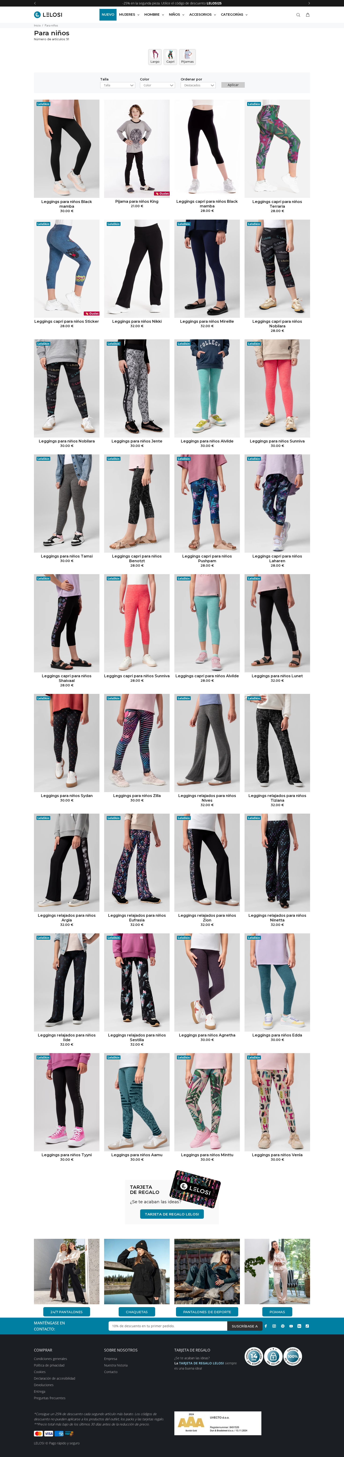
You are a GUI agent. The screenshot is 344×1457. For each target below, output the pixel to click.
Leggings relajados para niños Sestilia (137, 1037)
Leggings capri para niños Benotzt (137, 558)
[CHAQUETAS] (137, 1271)
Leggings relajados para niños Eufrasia (137, 917)
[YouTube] (291, 1326)
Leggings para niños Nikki (137, 321)
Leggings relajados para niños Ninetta (277, 917)
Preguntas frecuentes (50, 1398)
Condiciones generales (50, 1358)
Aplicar (233, 85)
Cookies (40, 1372)
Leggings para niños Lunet (277, 676)
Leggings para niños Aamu (136, 1155)
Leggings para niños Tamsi (67, 556)
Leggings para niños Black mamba (66, 204)
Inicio (37, 25)
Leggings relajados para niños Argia (67, 917)
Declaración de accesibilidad (54, 1378)
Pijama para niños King (136, 201)
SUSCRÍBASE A (245, 1326)
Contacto (110, 1372)
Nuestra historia (116, 1365)
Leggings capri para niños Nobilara (277, 323)
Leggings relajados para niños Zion (207, 917)
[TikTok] (307, 1326)
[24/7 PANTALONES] (66, 1271)
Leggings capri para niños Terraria (277, 204)
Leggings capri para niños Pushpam (207, 558)
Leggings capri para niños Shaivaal (66, 678)
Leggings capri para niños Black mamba (207, 203)
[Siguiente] (309, 3)
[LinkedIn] (299, 1326)
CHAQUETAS (137, 1312)
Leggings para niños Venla (277, 1155)
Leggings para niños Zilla (137, 796)
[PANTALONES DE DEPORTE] (207, 1271)
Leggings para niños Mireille (207, 321)
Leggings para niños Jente (137, 441)
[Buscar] (299, 15)
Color (144, 79)
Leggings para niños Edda (277, 1035)
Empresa (110, 1358)
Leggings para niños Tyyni (67, 1155)
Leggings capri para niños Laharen (277, 558)
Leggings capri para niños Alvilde (207, 676)
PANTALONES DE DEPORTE (207, 1312)
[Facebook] (266, 1326)
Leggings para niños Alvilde (207, 441)
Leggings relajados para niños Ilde (67, 1037)
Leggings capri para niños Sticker (66, 321)
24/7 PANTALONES (67, 1312)
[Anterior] (35, 3)
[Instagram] (274, 1326)
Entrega (39, 1391)
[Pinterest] (283, 1326)
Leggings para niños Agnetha (207, 1035)
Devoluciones (44, 1385)
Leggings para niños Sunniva (277, 441)
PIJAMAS (277, 1312)
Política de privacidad (49, 1365)
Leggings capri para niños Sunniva (137, 676)
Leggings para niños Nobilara (67, 441)
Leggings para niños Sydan (67, 796)
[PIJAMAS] (277, 1271)
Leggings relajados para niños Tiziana (277, 798)
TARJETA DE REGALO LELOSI (172, 1214)
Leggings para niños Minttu (207, 1155)
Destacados (192, 85)
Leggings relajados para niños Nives (207, 798)
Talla (104, 79)
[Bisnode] (217, 1423)
